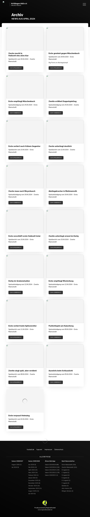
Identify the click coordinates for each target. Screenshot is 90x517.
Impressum (48, 450)
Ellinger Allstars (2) (67, 491)
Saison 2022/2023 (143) (52, 470)
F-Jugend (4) (65, 483)
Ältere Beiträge (50, 461)
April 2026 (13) (32, 470)
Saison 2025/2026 (34, 461)
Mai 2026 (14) (32, 467)
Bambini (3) (65, 486)
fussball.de (30, 450)
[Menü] (84, 4)
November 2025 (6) (34, 483)
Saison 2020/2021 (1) (51, 475)
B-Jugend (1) (65, 470)
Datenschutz (58, 450)
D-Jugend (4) (66, 475)
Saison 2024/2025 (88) (52, 465)
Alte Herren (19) (67, 488)
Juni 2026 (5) (32, 465)
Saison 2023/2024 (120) (52, 467)
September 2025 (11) (35, 488)
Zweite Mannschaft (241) (69, 467)
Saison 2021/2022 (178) (52, 472)
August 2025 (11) (33, 491)
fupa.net (39, 450)
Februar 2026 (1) (33, 475)
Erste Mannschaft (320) (69, 465)
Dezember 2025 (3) (34, 480)
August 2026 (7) (17, 465)
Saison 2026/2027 (17, 461)
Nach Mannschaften (68, 461)
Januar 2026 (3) (33, 478)
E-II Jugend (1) (66, 480)
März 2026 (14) (33, 472)
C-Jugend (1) (65, 472)
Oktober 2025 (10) (34, 486)
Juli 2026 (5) (15, 467)
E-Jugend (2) (65, 478)
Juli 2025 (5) (32, 494)
